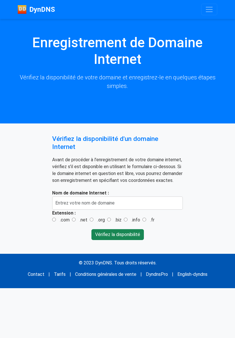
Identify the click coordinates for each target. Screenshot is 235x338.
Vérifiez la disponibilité (117, 234)
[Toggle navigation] (209, 9)
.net (83, 220)
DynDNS (42, 9)
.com (65, 220)
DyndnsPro (157, 274)
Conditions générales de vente (105, 274)
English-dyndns (192, 274)
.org (101, 220)
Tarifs (60, 274)
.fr (152, 220)
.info (136, 220)
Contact (36, 274)
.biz (118, 220)
